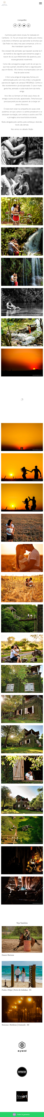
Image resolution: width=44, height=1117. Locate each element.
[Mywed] (22, 1046)
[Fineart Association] (22, 1096)
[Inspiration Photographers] (22, 1072)
